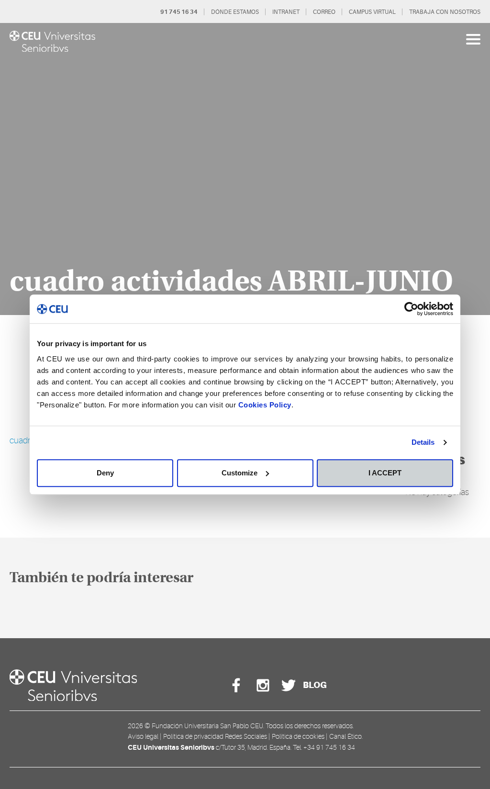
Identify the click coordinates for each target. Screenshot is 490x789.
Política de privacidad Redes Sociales (215, 736)
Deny (105, 473)
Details (423, 442)
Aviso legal (143, 736)
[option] (245, 169)
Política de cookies (298, 736)
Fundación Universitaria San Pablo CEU (207, 726)
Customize (239, 473)
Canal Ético (345, 736)
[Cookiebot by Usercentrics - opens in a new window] (411, 309)
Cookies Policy (264, 405)
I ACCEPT (384, 473)
